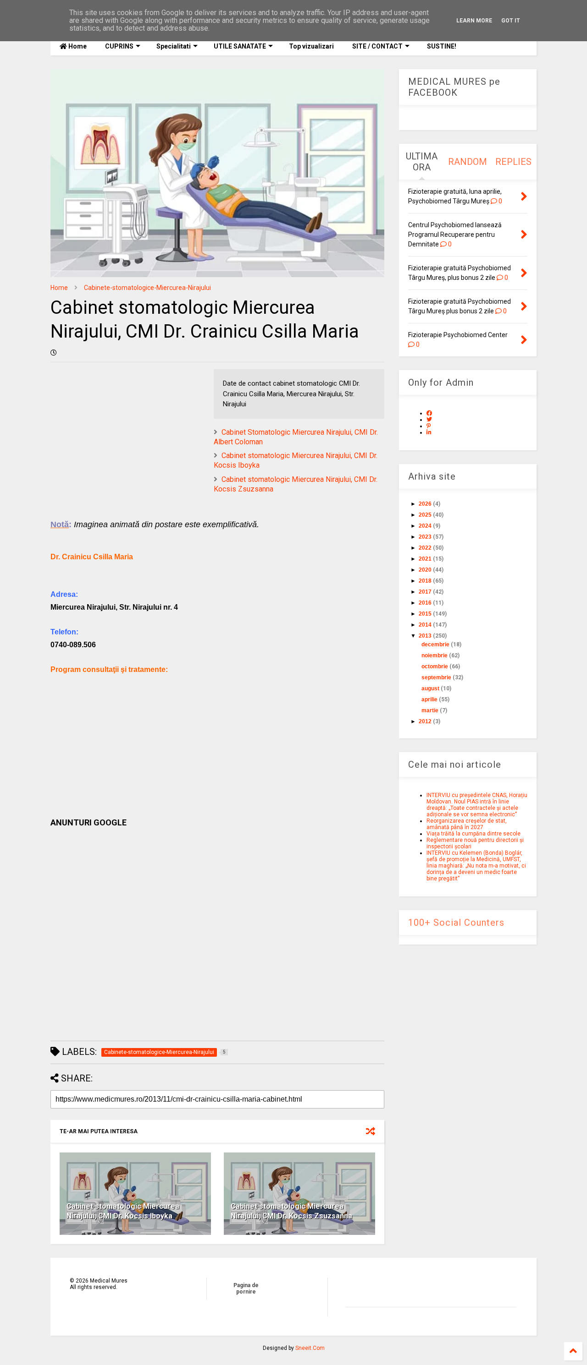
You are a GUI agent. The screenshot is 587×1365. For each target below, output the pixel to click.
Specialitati (173, 46)
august (430, 688)
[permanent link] (53, 352)
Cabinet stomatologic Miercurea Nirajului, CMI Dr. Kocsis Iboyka (122, 1211)
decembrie (435, 644)
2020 (425, 570)
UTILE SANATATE (240, 46)
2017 (425, 592)
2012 (425, 721)
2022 (425, 548)
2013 (425, 636)
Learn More (474, 20)
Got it (510, 20)
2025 (425, 515)
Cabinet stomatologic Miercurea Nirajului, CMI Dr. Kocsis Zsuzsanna (291, 1211)
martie (429, 710)
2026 (425, 504)
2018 (425, 581)
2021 (425, 559)
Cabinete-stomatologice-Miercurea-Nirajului (147, 287)
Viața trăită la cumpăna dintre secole (473, 833)
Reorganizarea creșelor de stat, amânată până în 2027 (466, 824)
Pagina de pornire (246, 1288)
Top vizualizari (311, 46)
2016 (425, 603)
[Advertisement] (217, 740)
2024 (425, 526)
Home (77, 46)
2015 (425, 614)
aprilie (429, 699)
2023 (425, 537)
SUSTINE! (441, 46)
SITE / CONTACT (377, 46)
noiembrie (434, 655)
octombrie (434, 666)
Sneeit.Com (310, 1348)
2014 (425, 625)
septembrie (436, 677)
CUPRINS (119, 46)
